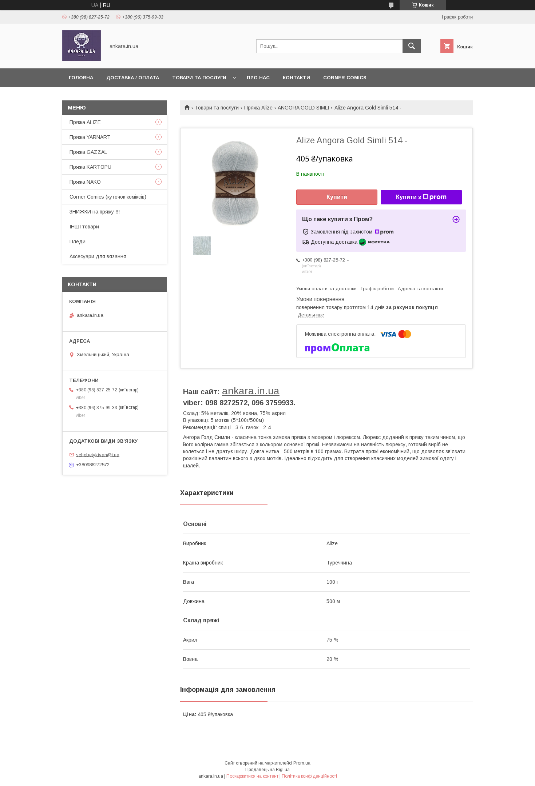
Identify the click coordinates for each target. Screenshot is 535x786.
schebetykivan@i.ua (97, 454)
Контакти (296, 77)
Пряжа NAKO (85, 182)
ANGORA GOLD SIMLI (303, 108)
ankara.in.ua (251, 390)
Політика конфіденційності (309, 776)
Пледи (78, 241)
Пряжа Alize (258, 108)
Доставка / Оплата (132, 77)
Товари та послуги (199, 77)
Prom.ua (301, 763)
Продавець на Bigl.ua (267, 769)
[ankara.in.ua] (81, 59)
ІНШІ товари (84, 227)
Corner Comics (344, 77)
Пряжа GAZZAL (88, 152)
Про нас (258, 77)
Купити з (408, 197)
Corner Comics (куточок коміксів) (108, 197)
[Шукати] (412, 46)
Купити (336, 197)
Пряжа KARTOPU (90, 167)
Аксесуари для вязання (98, 256)
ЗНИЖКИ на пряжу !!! (95, 212)
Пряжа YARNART (90, 137)
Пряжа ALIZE (85, 122)
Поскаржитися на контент (252, 776)
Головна (81, 77)
